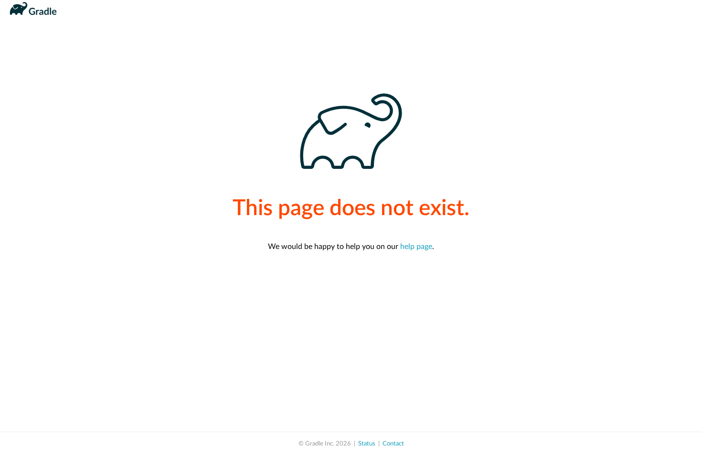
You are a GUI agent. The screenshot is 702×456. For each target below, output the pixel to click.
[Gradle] (33, 18)
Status (366, 443)
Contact (393, 443)
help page (416, 246)
